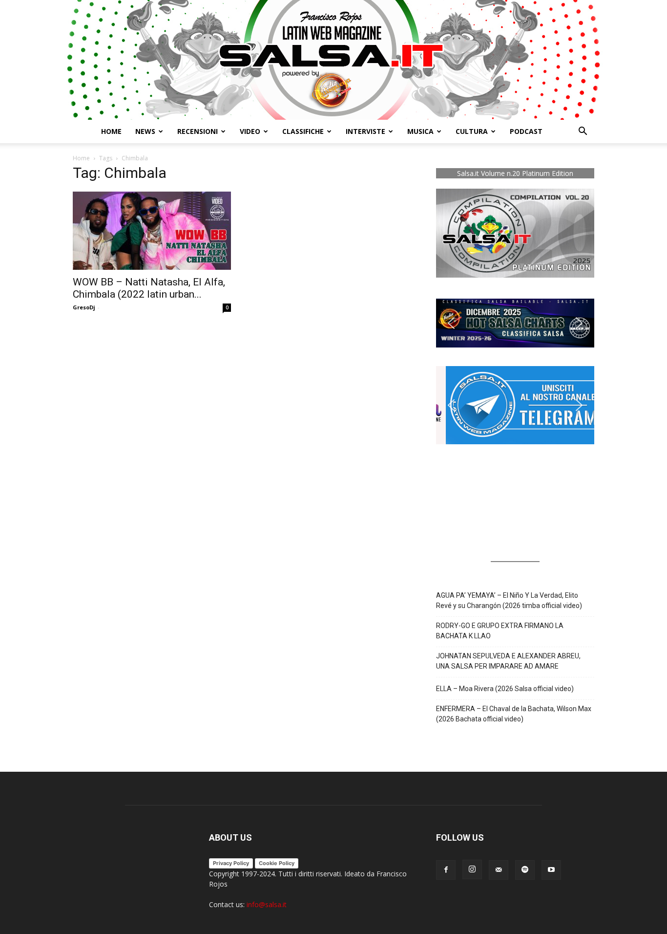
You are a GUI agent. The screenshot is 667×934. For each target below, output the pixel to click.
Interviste (365, 131)
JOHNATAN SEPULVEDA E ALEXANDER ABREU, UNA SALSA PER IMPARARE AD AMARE (508, 661)
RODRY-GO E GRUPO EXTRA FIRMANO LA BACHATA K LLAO (499, 631)
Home (111, 131)
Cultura (472, 131)
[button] (582, 132)
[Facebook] (446, 870)
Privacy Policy (231, 863)
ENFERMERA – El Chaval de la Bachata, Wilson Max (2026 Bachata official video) (513, 714)
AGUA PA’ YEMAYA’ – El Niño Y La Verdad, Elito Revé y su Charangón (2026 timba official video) (509, 600)
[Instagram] (472, 869)
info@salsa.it (267, 904)
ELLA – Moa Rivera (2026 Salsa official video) (505, 689)
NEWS (145, 131)
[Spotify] (525, 870)
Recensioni (197, 131)
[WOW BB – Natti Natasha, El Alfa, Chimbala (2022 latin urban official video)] (152, 231)
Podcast (526, 131)
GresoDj (84, 307)
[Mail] (498, 870)
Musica (420, 131)
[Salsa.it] (333, 60)
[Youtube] (551, 870)
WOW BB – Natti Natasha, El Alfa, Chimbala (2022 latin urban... (149, 288)
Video (250, 131)
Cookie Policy (276, 863)
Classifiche (303, 131)
